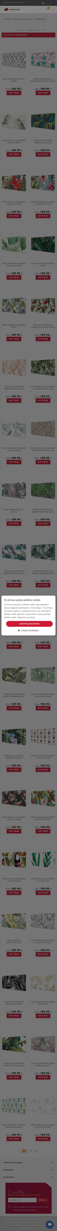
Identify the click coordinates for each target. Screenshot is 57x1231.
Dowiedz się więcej (26, 617)
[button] (28, 630)
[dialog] (28, 615)
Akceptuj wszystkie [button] (29, 623)
